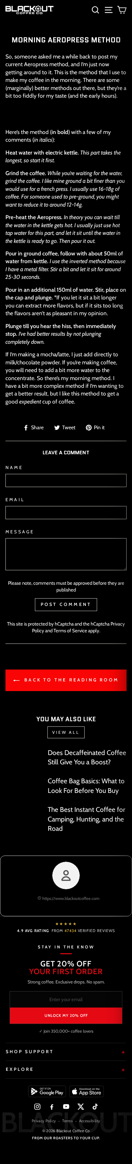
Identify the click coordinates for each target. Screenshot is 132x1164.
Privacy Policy (44, 1120)
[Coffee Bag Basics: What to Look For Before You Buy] (23, 786)
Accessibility (89, 1120)
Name (14, 467)
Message (19, 531)
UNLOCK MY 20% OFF (66, 1015)
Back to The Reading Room (70, 680)
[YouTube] (66, 1106)
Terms (67, 1120)
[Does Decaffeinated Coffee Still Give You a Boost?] (23, 758)
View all (66, 732)
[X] (80, 1106)
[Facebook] (51, 1106)
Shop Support (30, 1051)
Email (15, 499)
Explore (20, 1069)
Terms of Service (70, 631)
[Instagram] (37, 1106)
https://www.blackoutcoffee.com (70, 898)
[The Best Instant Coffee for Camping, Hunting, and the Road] (23, 817)
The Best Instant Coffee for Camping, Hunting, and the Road (86, 818)
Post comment (66, 604)
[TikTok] (95, 1106)
